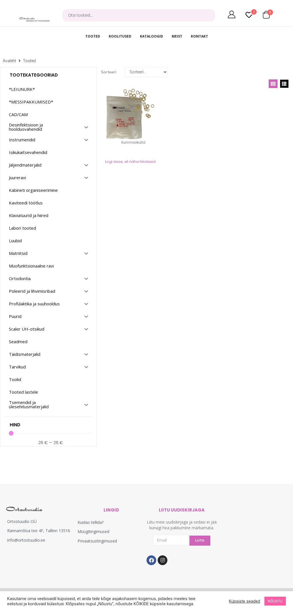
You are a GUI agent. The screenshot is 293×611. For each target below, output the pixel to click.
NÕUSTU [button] (275, 601)
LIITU (200, 540)
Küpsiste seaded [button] (244, 601)
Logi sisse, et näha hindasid (130, 161)
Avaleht (9, 60)
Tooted (29, 60)
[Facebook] (151, 560)
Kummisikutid (133, 142)
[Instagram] (162, 560)
